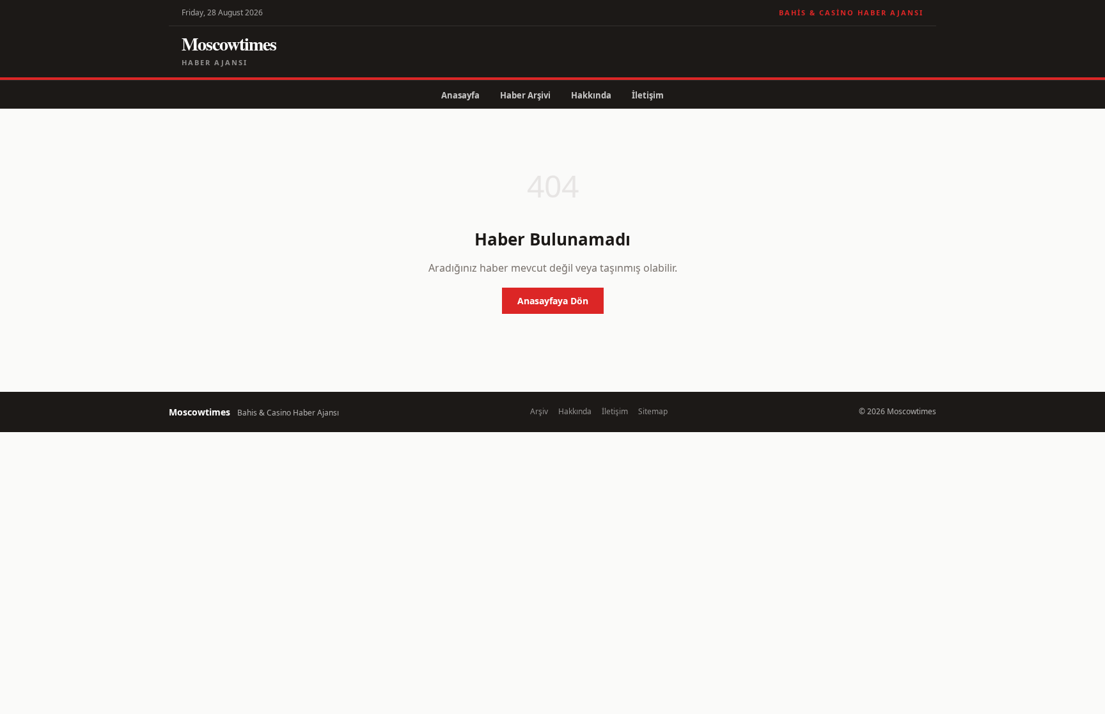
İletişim (648, 95)
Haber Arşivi (525, 95)
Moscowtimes (229, 44)
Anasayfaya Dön (552, 301)
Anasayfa (460, 95)
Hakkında (591, 95)
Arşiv (539, 411)
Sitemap (653, 411)
